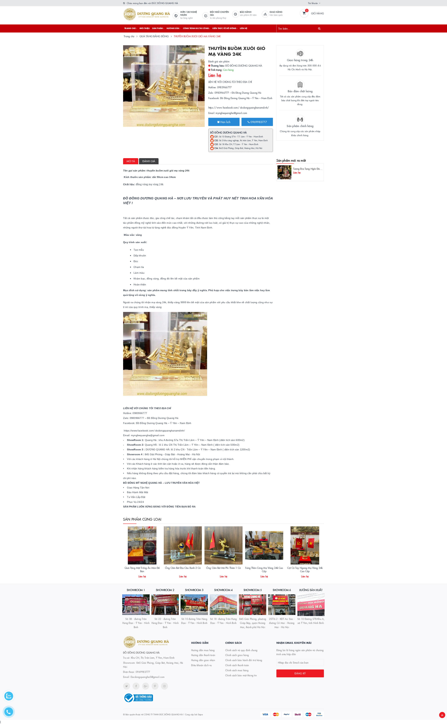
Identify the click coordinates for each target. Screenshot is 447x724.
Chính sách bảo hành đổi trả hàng (243, 660)
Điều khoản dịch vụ (201, 665)
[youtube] (155, 686)
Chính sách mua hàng (236, 670)
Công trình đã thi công (196, 28)
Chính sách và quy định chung (241, 650)
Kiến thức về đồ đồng (224, 28)
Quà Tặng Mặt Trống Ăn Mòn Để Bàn (142, 569)
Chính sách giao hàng (237, 655)
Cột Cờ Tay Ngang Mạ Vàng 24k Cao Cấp (305, 569)
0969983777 (258, 122)
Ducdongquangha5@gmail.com (147, 677)
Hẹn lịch (224, 122)
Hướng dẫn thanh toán (203, 655)
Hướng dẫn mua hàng (203, 650)
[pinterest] (164, 686)
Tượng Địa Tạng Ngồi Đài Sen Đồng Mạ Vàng (317, 168)
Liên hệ (243, 28)
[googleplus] (145, 686)
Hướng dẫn (173, 28)
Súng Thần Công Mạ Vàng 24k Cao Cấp (264, 569)
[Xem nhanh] (145, 575)
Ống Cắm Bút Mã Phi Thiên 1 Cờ (223, 568)
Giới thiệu (145, 28)
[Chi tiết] (137, 575)
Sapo (200, 714)
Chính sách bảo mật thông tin (241, 675)
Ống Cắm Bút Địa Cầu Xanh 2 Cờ (183, 568)
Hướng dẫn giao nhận (203, 660)
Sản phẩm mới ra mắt (291, 160)
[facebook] (136, 686)
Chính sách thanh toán (237, 665)
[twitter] (126, 686)
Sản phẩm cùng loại (142, 519)
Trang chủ (130, 28)
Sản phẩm (157, 28)
